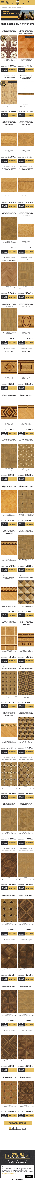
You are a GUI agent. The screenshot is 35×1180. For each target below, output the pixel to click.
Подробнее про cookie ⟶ (10, 1174)
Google (17, 1156)
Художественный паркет (15, 7)
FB (12, 1156)
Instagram (22, 1156)
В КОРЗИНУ (12, 70)
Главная (4, 7)
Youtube (27, 1156)
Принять (29, 1177)
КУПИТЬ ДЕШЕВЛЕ (4, 69)
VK (7, 1156)
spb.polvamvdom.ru (17, 2)
